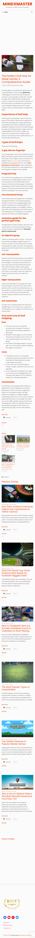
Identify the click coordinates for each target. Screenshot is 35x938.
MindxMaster (17, 4)
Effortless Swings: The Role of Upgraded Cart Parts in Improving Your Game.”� (8, 465)
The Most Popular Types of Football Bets (15, 688)
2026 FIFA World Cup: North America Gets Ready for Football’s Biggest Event (16, 573)
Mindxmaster (15, 935)
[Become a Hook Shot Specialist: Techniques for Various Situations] (23, 439)
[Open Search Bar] (32, 12)
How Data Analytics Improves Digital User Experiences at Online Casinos (17, 509)
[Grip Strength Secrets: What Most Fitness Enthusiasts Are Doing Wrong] (8, 439)
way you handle (15, 161)
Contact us (7, 928)
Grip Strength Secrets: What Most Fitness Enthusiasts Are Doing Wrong (8, 446)
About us (6, 922)
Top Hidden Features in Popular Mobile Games (14, 742)
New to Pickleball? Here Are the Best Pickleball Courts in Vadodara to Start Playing (16, 628)
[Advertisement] (17, 32)
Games (6, 477)
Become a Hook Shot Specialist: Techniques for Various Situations (23, 445)
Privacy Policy (7, 925)
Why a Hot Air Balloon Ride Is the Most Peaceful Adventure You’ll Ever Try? (17, 796)
